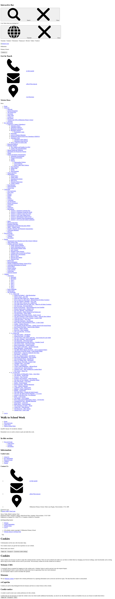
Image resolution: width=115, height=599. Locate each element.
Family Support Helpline (17, 245)
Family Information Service (18, 247)
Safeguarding (10, 174)
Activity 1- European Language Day (20, 210)
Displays (9, 231)
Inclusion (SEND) (12, 145)
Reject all (3, 551)
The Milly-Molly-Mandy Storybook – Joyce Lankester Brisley (30, 349)
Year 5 (12, 286)
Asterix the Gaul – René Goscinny (23, 368)
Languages (10, 207)
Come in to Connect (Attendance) (16, 124)
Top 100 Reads (11, 292)
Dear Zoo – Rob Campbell (21, 330)
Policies (13, 160)
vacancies (10, 121)
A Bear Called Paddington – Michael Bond (25, 366)
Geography (10, 204)
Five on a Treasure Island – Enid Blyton (24, 356)
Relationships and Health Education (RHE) (18, 225)
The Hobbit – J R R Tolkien (21, 398)
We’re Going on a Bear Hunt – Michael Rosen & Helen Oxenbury (32, 300)
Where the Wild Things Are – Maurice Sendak (26, 298)
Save (15, 597)
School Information (12, 110)
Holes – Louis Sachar (20, 396)
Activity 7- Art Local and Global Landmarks (22, 219)
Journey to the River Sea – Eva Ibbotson (25, 395)
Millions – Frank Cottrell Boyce (22, 389)
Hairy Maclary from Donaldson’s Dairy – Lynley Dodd (29, 322)
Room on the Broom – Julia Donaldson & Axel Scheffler (29, 307)
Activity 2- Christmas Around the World (21, 212)
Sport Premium (15, 171)
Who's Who (10, 115)
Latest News (10, 235)
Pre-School (10, 118)
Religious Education (12, 224)
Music (9, 221)
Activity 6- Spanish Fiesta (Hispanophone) (22, 218)
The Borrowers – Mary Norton (22, 408)
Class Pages (10, 275)
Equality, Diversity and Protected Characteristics (20, 228)
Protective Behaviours (16, 182)
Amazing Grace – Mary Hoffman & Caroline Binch (28, 369)
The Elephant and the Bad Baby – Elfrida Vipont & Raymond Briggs (32, 325)
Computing (10, 200)
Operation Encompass (16, 179)
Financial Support (12, 272)
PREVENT (14, 180)
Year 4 (12, 284)
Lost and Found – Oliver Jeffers (22, 313)
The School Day (11, 112)
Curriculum (7, 189)
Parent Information (12, 262)
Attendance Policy (16, 126)
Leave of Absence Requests (18, 135)
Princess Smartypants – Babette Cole (24, 309)
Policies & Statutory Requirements (16, 154)
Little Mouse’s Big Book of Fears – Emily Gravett (27, 315)
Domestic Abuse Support (17, 251)
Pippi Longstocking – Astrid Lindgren (24, 345)
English (9, 195)
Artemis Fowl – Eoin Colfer (21, 410)
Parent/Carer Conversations (18, 254)
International (10, 209)
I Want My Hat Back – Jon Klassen (23, 321)
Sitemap (6, 523)
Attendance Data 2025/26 (21, 141)
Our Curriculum (11, 191)
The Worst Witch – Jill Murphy (22, 334)
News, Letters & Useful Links (19, 142)
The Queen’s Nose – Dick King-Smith (24, 343)
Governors (10, 114)
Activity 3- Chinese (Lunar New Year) (21, 213)
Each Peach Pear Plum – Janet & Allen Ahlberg (26, 327)
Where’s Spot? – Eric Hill (21, 297)
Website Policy (8, 526)
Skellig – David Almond (20, 383)
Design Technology (12, 203)
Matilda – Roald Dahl (20, 390)
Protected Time (15, 259)
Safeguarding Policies (20, 162)
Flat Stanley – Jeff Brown (21, 354)
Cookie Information (9, 524)
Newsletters (10, 238)
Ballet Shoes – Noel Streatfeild (22, 404)
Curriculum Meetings (13, 230)
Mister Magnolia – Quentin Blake (23, 348)
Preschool (13, 277)
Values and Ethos (12, 173)
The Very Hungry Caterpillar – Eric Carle (25, 301)
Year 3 (12, 283)
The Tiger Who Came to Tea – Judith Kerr (25, 303)
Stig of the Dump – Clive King (22, 381)
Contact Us (10, 117)
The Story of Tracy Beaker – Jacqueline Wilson (26, 380)
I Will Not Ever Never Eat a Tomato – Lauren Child (28, 318)
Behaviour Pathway (12, 144)
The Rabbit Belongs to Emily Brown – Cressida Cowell (29, 342)
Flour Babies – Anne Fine (21, 402)
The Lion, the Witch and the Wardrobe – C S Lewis (28, 393)
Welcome (9, 109)
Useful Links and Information (19, 148)
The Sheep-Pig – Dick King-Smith (23, 340)
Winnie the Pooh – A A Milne (22, 336)
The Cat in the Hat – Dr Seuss (22, 331)
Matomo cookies (9, 578)
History (9, 206)
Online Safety (14, 177)
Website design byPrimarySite (12, 531)
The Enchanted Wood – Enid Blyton (24, 359)
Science (9, 198)
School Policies (18, 163)
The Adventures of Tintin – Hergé (23, 405)
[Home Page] (5, 43)
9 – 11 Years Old (15, 372)
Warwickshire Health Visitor (18, 248)
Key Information (8, 123)
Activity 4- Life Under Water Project (20, 215)
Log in (6, 413)
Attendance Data (15, 138)
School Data (14, 168)
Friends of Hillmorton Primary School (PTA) (19, 263)
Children (6, 274)
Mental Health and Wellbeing (15, 150)
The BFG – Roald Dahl (20, 365)
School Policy (14, 176)
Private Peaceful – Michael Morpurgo (24, 384)
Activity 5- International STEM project (21, 216)
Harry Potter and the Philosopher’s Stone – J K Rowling (29, 399)
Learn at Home (11, 269)
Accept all (10, 551)
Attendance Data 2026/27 (21, 139)
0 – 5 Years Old (15, 294)
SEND (12, 169)
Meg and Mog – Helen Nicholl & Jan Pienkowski (27, 312)
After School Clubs (12, 242)
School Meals (11, 266)
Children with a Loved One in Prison (20, 253)
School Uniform (11, 268)
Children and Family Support (15, 244)
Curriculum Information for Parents (16, 265)
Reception (13, 278)
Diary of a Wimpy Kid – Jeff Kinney (24, 360)
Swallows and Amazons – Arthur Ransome (25, 378)
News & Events (8, 233)
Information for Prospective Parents (16, 151)
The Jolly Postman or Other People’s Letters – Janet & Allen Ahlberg (32, 316)
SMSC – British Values (13, 227)
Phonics (9, 194)
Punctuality (14, 133)
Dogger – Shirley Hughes (21, 328)
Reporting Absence (16, 130)
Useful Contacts (15, 183)
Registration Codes (19, 132)
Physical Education (12, 222)
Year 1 (12, 280)
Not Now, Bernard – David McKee (23, 310)
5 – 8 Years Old (15, 333)
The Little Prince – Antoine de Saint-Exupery (26, 392)
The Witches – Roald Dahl (21, 375)
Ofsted (9, 153)
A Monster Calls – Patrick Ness (22, 387)
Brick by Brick (15, 256)
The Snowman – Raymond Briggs (23, 306)
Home (5, 106)
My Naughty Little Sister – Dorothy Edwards (26, 346)
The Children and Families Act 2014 (20, 147)
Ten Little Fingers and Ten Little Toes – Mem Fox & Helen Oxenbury (32, 304)
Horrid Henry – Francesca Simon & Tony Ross (26, 352)
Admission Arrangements (17, 156)
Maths (9, 197)
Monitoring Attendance (17, 129)
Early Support (14, 250)
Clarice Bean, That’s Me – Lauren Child (25, 362)
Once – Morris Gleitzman (21, 386)
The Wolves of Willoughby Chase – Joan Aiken (26, 374)
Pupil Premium (15, 166)
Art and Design (11, 201)
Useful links (10, 271)
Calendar (9, 236)
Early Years (10, 192)
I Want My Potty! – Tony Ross (22, 319)
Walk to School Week (10, 426)
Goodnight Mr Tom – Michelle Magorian (25, 401)
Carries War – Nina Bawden (21, 407)
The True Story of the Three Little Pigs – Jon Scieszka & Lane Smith (32, 337)
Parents (6, 239)
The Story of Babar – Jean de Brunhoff (24, 339)
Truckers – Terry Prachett (21, 377)
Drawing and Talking (16, 257)
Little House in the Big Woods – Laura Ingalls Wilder (28, 351)
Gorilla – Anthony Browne (21, 324)
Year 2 (12, 281)
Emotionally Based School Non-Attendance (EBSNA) (25, 136)
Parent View (10, 260)
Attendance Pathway (16, 127)
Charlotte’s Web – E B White (22, 363)
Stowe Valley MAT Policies (21, 165)
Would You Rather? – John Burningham (24, 295)
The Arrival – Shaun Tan (20, 371)
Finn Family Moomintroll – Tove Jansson (25, 357)
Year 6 (12, 287)
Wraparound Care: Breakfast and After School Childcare (22, 241)
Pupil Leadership (11, 289)
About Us (6, 107)
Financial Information (16, 157)
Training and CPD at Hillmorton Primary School (20, 120)
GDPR (12, 159)
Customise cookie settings (20, 551)
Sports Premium (11, 186)
